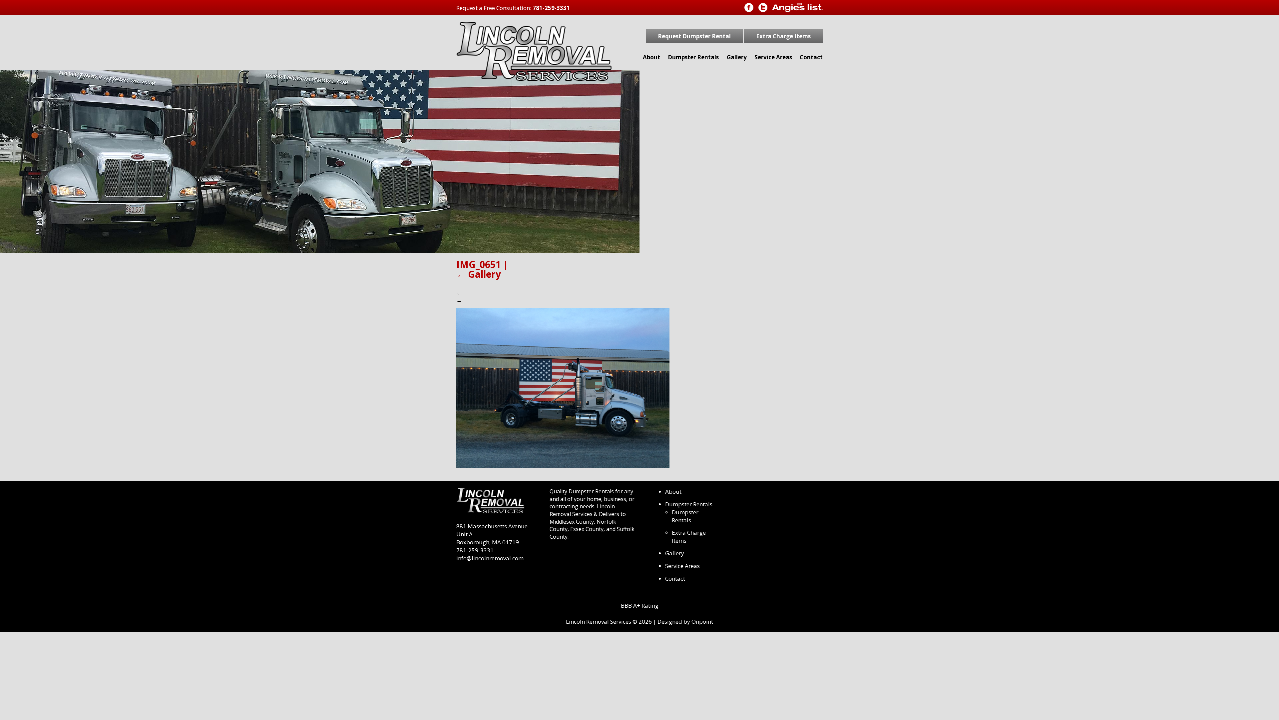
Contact (811, 57)
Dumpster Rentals (693, 57)
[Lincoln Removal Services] (534, 51)
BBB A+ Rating (639, 605)
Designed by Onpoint (685, 621)
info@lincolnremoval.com (490, 558)
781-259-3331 (551, 8)
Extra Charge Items (783, 36)
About (651, 57)
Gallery (737, 57)
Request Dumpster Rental (694, 36)
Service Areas (773, 57)
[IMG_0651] (562, 387)
